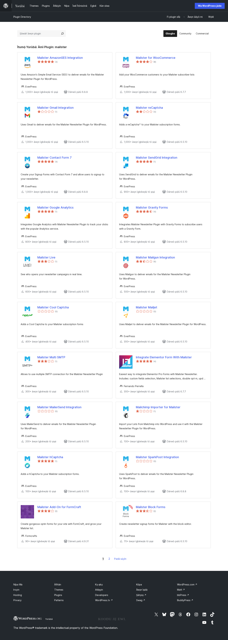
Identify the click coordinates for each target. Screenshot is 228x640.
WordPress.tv (104, 600)
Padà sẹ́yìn (120, 558)
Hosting (17, 595)
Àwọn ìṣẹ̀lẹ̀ (142, 589)
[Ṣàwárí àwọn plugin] (62, 33)
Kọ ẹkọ (99, 584)
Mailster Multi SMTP (51, 357)
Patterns (59, 600)
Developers (101, 595)
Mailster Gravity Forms (152, 207)
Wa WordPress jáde (209, 5)
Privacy (17, 600)
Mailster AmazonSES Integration (60, 57)
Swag (140, 600)
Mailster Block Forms (150, 507)
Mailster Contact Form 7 (54, 157)
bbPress (183, 595)
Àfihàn (57, 584)
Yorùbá (49, 619)
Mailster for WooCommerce (155, 57)
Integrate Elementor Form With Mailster (164, 357)
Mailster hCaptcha (50, 457)
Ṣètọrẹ (141, 595)
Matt (181, 589)
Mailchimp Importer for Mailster (158, 407)
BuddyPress (185, 600)
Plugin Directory (22, 16)
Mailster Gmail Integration (55, 107)
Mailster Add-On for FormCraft (59, 507)
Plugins (58, 595)
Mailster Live (46, 257)
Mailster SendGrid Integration (156, 157)
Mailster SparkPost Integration (157, 457)
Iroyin (16, 589)
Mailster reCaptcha (149, 107)
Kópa (139, 584)
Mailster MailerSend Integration (59, 407)
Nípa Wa (17, 584)
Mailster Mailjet (146, 307)
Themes (58, 589)
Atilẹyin (99, 589)
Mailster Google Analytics (55, 207)
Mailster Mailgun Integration (155, 257)
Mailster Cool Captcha (53, 307)
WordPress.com (187, 584)
